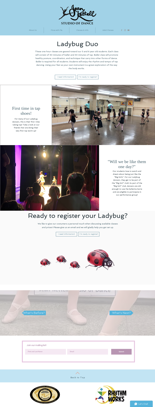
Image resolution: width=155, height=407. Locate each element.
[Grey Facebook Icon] (122, 30)
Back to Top (77, 377)
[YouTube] (128, 30)
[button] (82, 30)
